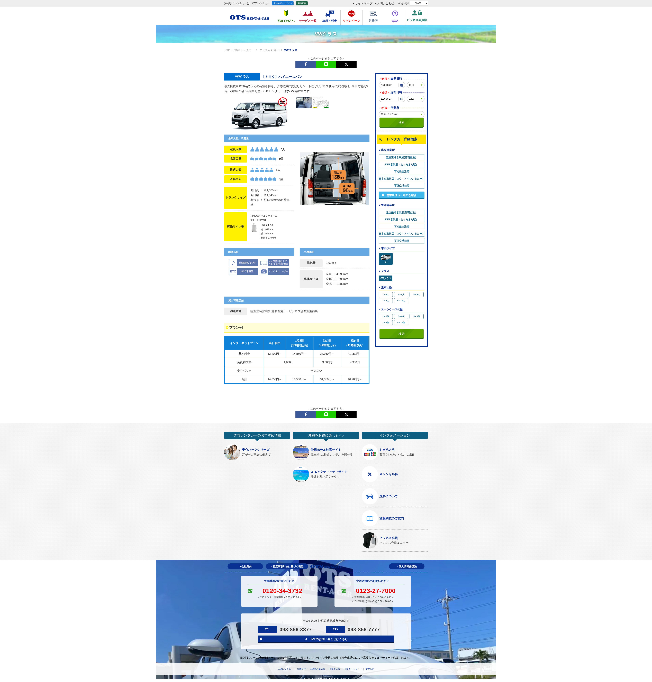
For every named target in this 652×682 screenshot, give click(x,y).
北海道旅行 (334, 669)
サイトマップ (363, 3)
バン (386, 262)
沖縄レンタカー (244, 50)
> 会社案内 (245, 566)
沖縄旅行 (301, 669)
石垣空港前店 (401, 185)
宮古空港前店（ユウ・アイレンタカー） (402, 178)
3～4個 (401, 316)
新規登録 (302, 3)
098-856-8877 (295, 629)
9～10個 (401, 322)
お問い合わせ (385, 3)
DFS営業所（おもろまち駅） (401, 164)
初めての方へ (286, 20)
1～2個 (386, 316)
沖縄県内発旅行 (317, 669)
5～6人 (416, 294)
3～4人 (401, 294)
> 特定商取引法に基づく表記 (287, 566)
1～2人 (386, 294)
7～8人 (386, 300)
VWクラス (385, 278)
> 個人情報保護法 (407, 566)
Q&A (395, 20)
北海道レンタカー (353, 669)
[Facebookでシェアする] (305, 64)
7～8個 (386, 322)
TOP (227, 50)
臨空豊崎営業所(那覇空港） (402, 157)
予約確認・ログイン (283, 3)
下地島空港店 (401, 171)
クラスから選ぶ (269, 50)
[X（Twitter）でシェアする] (346, 64)
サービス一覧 (307, 20)
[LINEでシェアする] (326, 64)
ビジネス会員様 (417, 20)
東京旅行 (370, 669)
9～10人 (401, 300)
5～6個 (416, 316)
